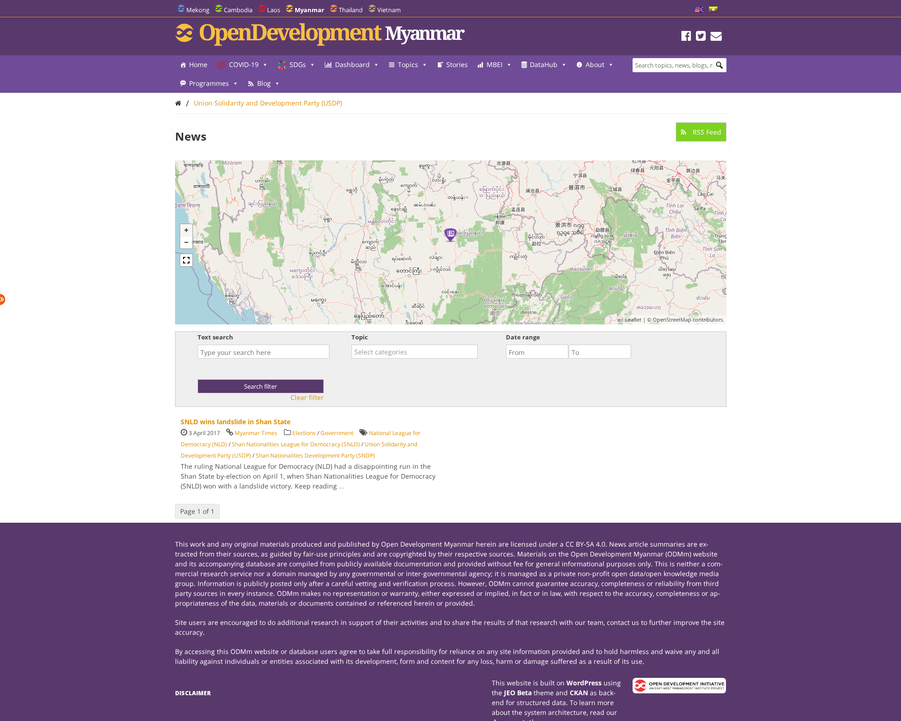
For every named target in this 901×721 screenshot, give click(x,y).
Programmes (209, 83)
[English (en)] (699, 10)
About (595, 64)
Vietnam (389, 10)
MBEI (495, 64)
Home (198, 64)
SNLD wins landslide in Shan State (235, 421)
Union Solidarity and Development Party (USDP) (268, 102)
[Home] (178, 102)
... (341, 485)
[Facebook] (686, 37)
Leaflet (633, 319)
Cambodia (238, 10)
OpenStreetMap (672, 319)
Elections (304, 433)
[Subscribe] (716, 37)
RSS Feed (706, 132)
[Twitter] (701, 37)
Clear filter (307, 397)
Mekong (197, 10)
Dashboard (352, 64)
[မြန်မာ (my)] (713, 10)
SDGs (298, 64)
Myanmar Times (256, 433)
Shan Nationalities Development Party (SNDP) (315, 455)
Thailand (351, 10)
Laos (273, 10)
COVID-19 (244, 64)
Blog (264, 83)
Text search (215, 337)
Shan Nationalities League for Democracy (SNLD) (296, 444)
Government (337, 433)
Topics (408, 64)
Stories (457, 64)
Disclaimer (193, 693)
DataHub (543, 64)
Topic (359, 337)
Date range (523, 337)
